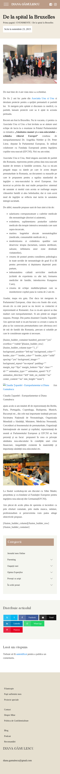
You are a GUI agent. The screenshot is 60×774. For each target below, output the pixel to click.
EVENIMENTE (23, 23)
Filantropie (9, 688)
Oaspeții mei (30, 566)
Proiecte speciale (11, 700)
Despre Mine (9, 715)
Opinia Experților (30, 572)
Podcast (7, 736)
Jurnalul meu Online (16, 553)
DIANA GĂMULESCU (26, 4)
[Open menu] (6, 4)
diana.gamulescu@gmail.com (17, 760)
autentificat (21, 654)
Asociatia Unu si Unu (43, 98)
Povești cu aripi (30, 578)
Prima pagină (9, 23)
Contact (7, 709)
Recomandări (10, 742)
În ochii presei (30, 585)
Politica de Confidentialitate (16, 721)
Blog (6, 730)
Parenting (30, 559)
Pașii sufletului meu (12, 694)
